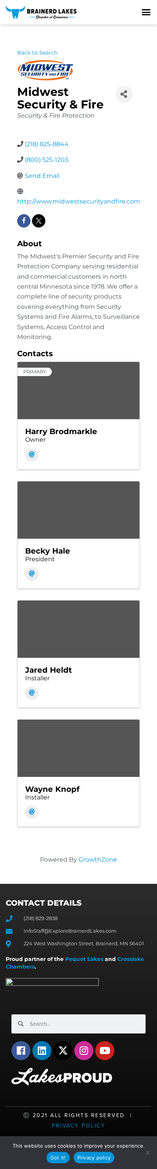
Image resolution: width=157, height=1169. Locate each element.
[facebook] (23, 221)
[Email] (31, 455)
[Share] (124, 94)
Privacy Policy (78, 1125)
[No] (147, 1152)
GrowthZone (97, 859)
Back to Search (37, 52)
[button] (146, 12)
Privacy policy (94, 1157)
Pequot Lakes (84, 959)
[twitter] (38, 221)
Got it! (58, 1157)
